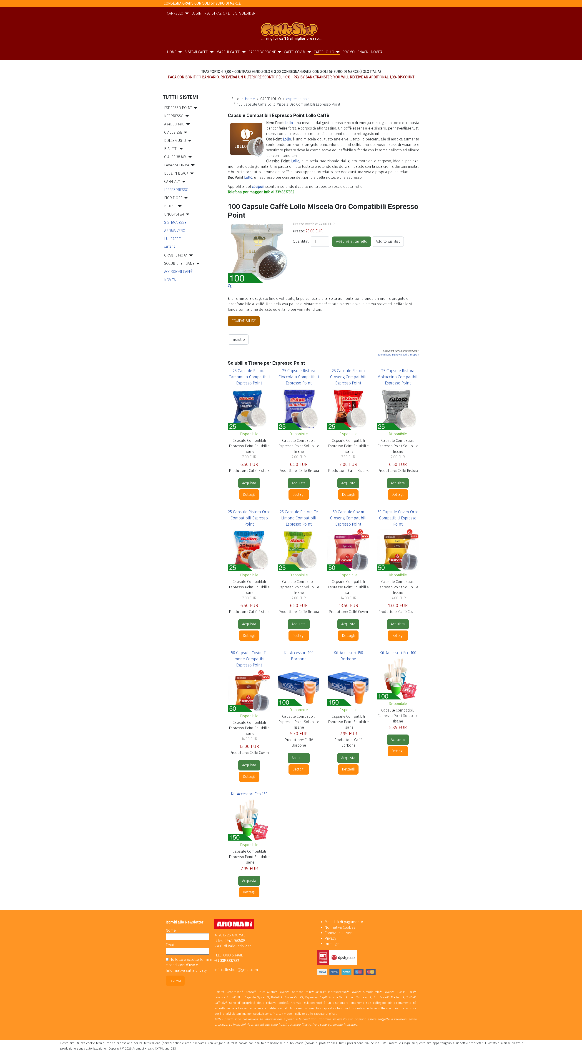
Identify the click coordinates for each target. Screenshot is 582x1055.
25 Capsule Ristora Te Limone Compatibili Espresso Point (299, 518)
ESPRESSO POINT (178, 108)
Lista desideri (244, 13)
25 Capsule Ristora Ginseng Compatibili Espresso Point (348, 377)
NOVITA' (170, 280)
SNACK (362, 52)
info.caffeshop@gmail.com (236, 970)
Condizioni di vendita (342, 933)
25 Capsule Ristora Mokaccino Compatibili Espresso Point (398, 377)
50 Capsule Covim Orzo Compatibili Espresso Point (398, 518)
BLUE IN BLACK (176, 173)
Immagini (332, 944)
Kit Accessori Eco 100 (398, 652)
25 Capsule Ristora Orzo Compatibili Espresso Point (249, 518)
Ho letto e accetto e (189, 965)
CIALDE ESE (173, 132)
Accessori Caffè (178, 271)
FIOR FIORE (173, 198)
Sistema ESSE (175, 222)
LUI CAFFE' (172, 239)
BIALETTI (171, 149)
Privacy (330, 938)
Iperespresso (176, 190)
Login (196, 13)
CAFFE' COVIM (295, 52)
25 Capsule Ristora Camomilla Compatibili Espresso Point (249, 377)
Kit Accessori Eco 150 (249, 793)
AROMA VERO (174, 231)
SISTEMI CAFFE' (196, 52)
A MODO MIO (174, 124)
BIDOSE (170, 206)
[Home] (179, 52)
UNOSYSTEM (174, 214)
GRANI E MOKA (175, 255)
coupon (258, 186)
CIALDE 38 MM (175, 157)
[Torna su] (574, 1046)
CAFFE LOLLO (324, 52)
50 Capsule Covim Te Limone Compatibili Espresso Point (249, 659)
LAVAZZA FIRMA (176, 165)
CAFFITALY (172, 181)
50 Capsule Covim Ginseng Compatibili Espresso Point (348, 518)
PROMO (348, 52)
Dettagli (249, 494)
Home (171, 52)
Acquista (249, 483)
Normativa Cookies (340, 927)
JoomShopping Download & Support (398, 354)
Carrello (175, 13)
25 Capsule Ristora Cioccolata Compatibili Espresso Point (298, 377)
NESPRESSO (173, 116)
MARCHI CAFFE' (228, 52)
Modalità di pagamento (344, 922)
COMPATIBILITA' (244, 321)
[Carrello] (186, 13)
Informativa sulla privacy (186, 970)
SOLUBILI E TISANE (179, 263)
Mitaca (170, 247)
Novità (376, 52)
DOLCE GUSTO (175, 140)
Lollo (289, 123)
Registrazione (217, 13)
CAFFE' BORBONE (262, 52)
